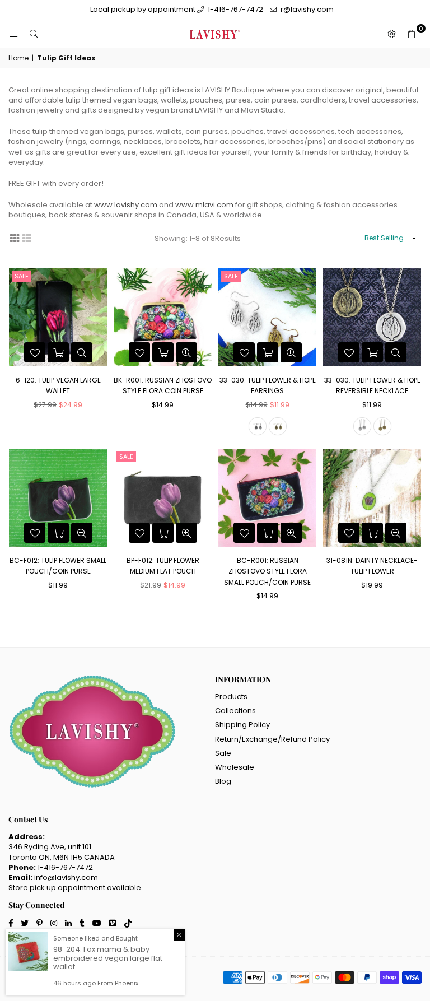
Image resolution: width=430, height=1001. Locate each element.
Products (231, 696)
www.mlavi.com (204, 204)
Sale (22, 276)
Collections (235, 710)
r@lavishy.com (306, 9)
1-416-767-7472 (234, 9)
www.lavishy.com (125, 204)
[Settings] (391, 34)
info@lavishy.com (66, 877)
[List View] (27, 237)
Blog (223, 781)
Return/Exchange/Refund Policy (272, 739)
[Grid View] (14, 237)
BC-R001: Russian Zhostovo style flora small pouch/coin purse (267, 571)
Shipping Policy (242, 724)
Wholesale (234, 767)
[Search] (34, 34)
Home (18, 58)
